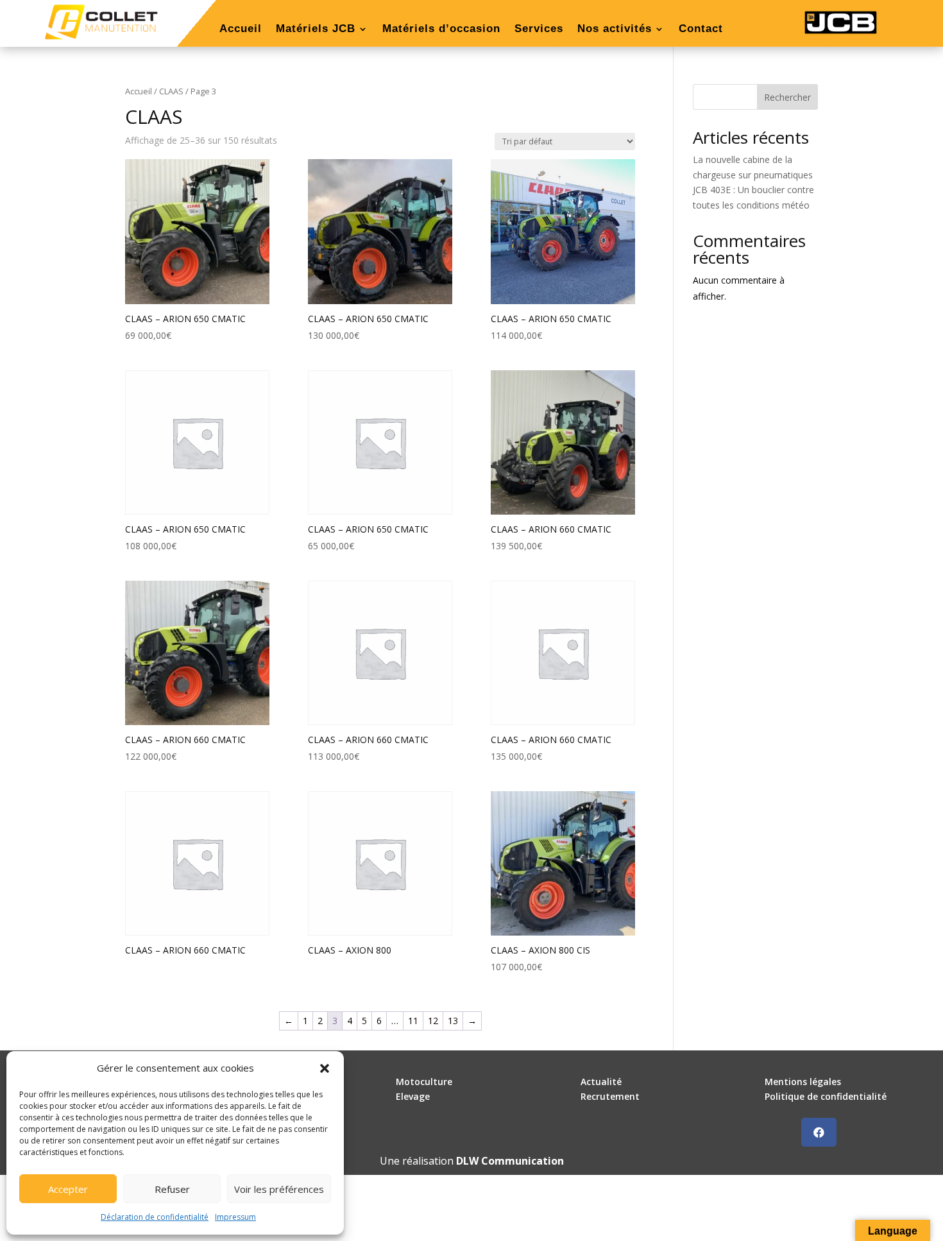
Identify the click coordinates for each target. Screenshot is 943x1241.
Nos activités (614, 29)
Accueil (240, 29)
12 (433, 1020)
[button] (324, 1068)
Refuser (172, 1189)
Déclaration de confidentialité (154, 1216)
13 (453, 1020)
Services (538, 29)
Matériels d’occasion (441, 29)
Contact (701, 29)
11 (413, 1020)
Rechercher (787, 97)
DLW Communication (510, 1161)
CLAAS (171, 91)
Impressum (235, 1216)
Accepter (68, 1189)
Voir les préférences (279, 1189)
